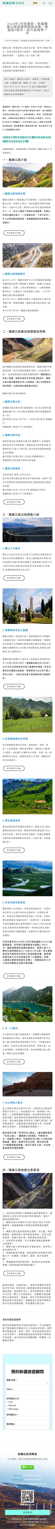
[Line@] (30, 1504)
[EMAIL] (44, 1505)
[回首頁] (13, 3)
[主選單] (50, 3)
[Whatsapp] (51, 1506)
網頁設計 (31, 1525)
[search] (44, 3)
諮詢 (35, 3)
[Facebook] (37, 1506)
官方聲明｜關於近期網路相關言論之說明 (27, 1459)
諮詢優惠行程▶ (14, 233)
